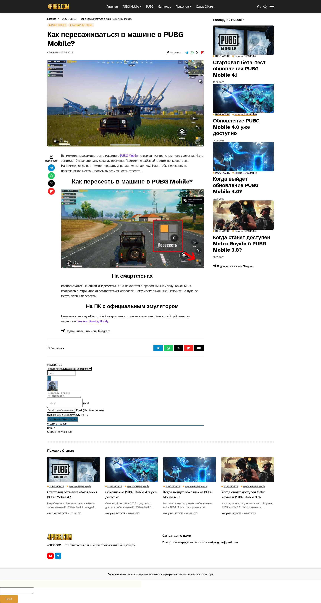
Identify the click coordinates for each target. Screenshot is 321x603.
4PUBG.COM (60, 513)
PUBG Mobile (129, 155)
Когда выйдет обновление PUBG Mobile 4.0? (236, 185)
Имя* (86, 403)
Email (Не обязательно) (90, 410)
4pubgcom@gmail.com (224, 542)
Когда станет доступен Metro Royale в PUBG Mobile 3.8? (241, 243)
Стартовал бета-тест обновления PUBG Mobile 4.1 (239, 68)
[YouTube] (50, 556)
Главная (51, 18)
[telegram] (58, 556)
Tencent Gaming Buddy (92, 321)
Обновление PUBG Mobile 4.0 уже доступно (236, 127)
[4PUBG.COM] (58, 6)
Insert (9, 599)
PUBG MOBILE (68, 18)
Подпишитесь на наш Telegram (87, 331)
